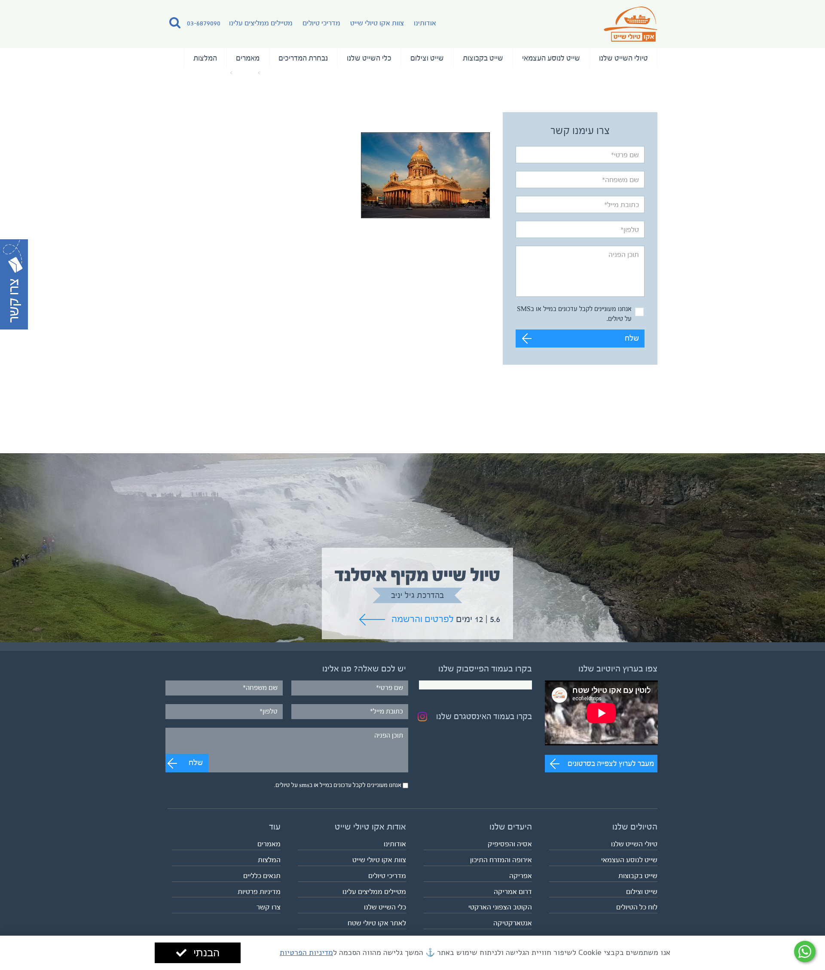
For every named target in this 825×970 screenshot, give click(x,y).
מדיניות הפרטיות (306, 952)
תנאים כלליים (262, 876)
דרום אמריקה (513, 892)
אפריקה (520, 876)
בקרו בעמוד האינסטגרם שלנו (484, 716)
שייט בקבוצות (483, 58)
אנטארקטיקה (512, 923)
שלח (632, 338)
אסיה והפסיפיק (510, 844)
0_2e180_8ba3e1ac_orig (198, 73)
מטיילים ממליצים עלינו (261, 23)
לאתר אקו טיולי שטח (377, 923)
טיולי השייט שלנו (623, 58)
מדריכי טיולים (321, 23)
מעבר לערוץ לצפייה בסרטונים (611, 763)
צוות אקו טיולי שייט (377, 23)
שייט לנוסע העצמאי (551, 58)
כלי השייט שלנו (369, 58)
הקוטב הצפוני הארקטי (500, 907)
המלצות (205, 58)
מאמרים (248, 58)
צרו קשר (269, 907)
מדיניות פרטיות (259, 892)
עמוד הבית (276, 73)
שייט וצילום (427, 58)
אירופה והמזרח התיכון (501, 860)
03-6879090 (203, 23)
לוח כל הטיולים (636, 907)
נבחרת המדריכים (303, 58)
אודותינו (425, 23)
